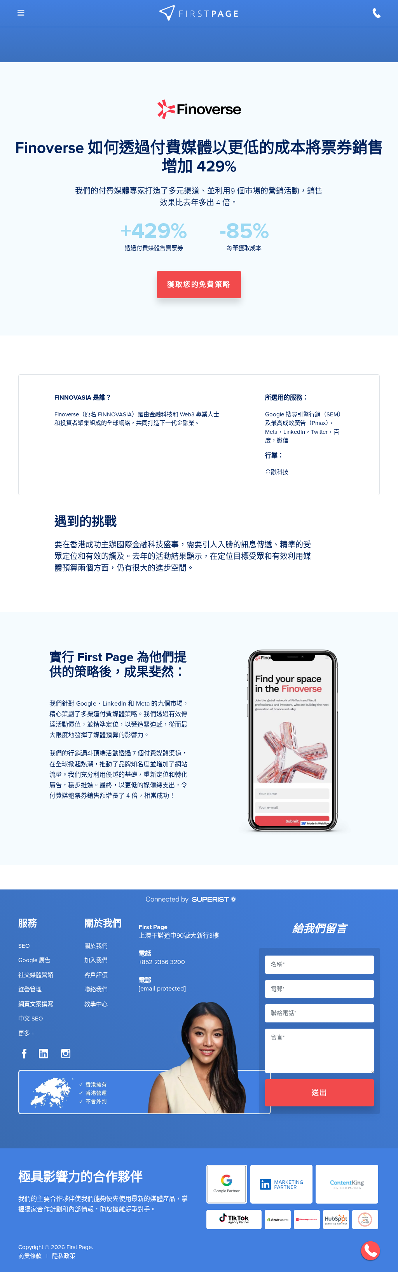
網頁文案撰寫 (35, 1004)
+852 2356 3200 (162, 961)
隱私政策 (63, 1256)
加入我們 (96, 960)
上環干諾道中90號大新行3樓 (179, 935)
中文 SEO (30, 1018)
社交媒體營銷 (35, 975)
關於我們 (96, 946)
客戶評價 (96, 975)
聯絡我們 (96, 989)
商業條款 (30, 1256)
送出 (320, 1093)
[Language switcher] (21, 13)
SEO (24, 946)
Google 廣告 (34, 960)
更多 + (26, 1033)
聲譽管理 (30, 989)
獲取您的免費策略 (198, 285)
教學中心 (96, 1004)
